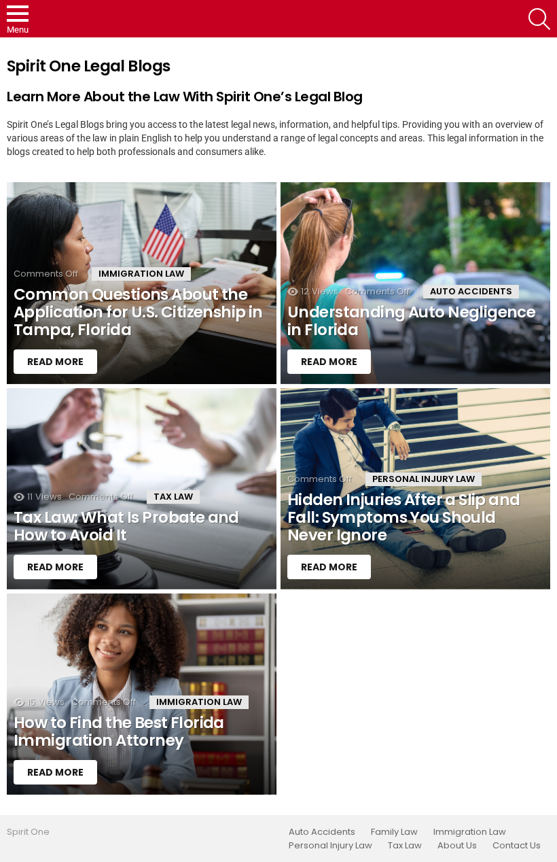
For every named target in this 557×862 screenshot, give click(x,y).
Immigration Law (141, 273)
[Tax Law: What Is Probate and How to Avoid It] (141, 488)
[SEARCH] (539, 19)
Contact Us (516, 845)
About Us (457, 845)
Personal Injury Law (423, 478)
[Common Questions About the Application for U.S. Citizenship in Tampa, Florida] (141, 282)
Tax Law (173, 496)
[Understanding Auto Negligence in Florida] (415, 282)
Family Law (394, 832)
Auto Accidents (471, 291)
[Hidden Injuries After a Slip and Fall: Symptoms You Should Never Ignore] (415, 488)
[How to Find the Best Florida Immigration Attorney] (141, 694)
